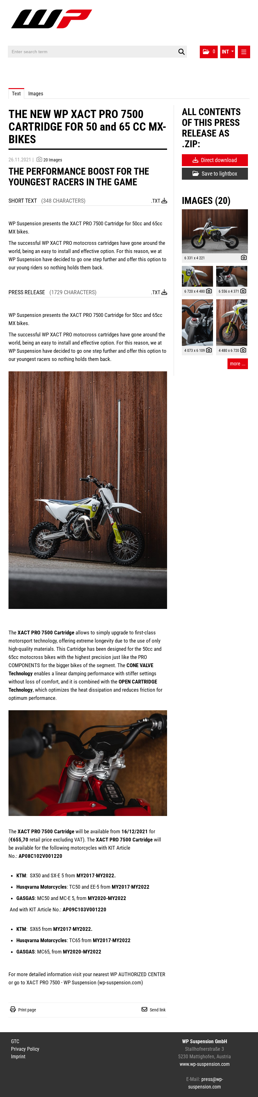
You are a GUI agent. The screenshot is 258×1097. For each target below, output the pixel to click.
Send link (157, 1009)
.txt (156, 201)
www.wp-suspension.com (205, 1064)
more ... (237, 364)
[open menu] (244, 52)
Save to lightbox (218, 173)
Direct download (218, 160)
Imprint (18, 1057)
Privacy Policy (25, 1049)
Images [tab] (35, 94)
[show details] (242, 258)
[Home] (53, 23)
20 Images (52, 159)
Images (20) (206, 200)
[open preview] (215, 231)
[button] (209, 52)
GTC (15, 1041)
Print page (27, 1009)
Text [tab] (16, 94)
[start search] (181, 52)
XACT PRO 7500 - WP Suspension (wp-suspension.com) (84, 982)
